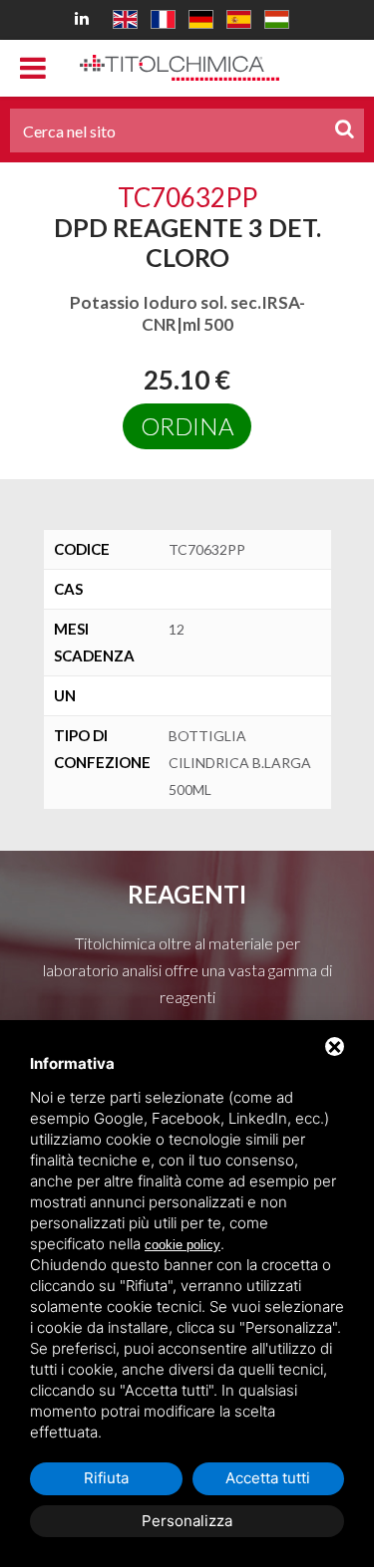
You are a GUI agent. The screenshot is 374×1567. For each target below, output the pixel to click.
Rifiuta (106, 1477)
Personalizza (187, 1520)
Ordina (187, 425)
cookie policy (182, 1244)
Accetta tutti (267, 1477)
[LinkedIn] (85, 17)
